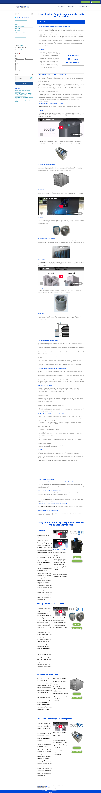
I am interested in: (18, 73)
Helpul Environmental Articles (20, 26)
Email (26, 58)
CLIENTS (79, 6)
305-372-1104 (74, 59)
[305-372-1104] (69, 59)
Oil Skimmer (46, 262)
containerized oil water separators (64, 167)
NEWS (83, 6)
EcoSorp (46, 499)
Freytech (54, 30)
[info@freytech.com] (67, 62)
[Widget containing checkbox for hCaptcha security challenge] (24, 78)
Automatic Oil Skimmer (47, 513)
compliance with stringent (59, 99)
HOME (58, 6)
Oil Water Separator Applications (20, 32)
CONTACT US (88, 6)
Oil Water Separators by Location (20, 37)
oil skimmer (63, 80)
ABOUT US (63, 6)
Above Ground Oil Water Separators (21, 20)
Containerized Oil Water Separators (48, 506)
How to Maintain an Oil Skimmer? (20, 96)
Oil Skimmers (17, 30)
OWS (41, 35)
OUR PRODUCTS (71, 6)
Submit (24, 83)
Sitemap (50, 792)
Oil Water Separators (18, 34)
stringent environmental (74, 486)
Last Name (27, 53)
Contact (62, 456)
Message (17, 63)
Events (16, 24)
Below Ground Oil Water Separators (21, 22)
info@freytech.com (74, 62)
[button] (83, 21)
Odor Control (17, 28)
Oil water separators (72, 84)
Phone (16, 58)
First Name (17, 53)
